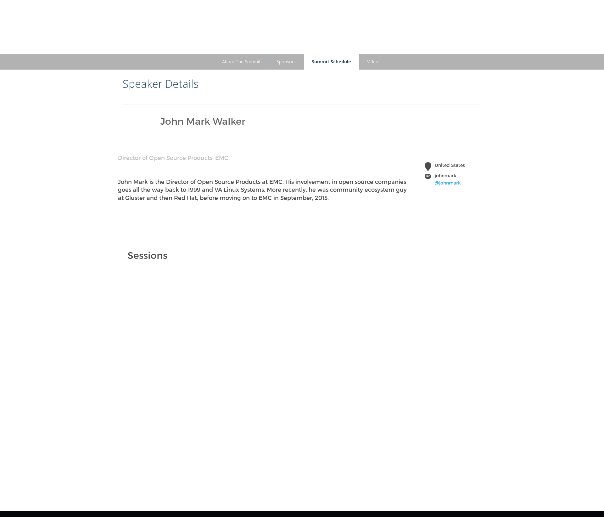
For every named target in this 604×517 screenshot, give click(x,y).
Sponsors (286, 62)
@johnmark (448, 182)
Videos (374, 62)
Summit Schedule (331, 62)
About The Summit (241, 62)
